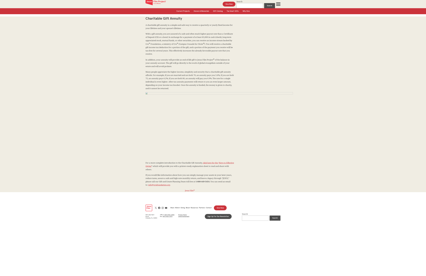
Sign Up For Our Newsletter (218, 216)
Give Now (229, 4)
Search (239, 1)
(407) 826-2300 (169, 215)
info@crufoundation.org (159, 185)
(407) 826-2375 (167, 216)
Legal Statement (183, 216)
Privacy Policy (182, 215)
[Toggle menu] (278, 4)
